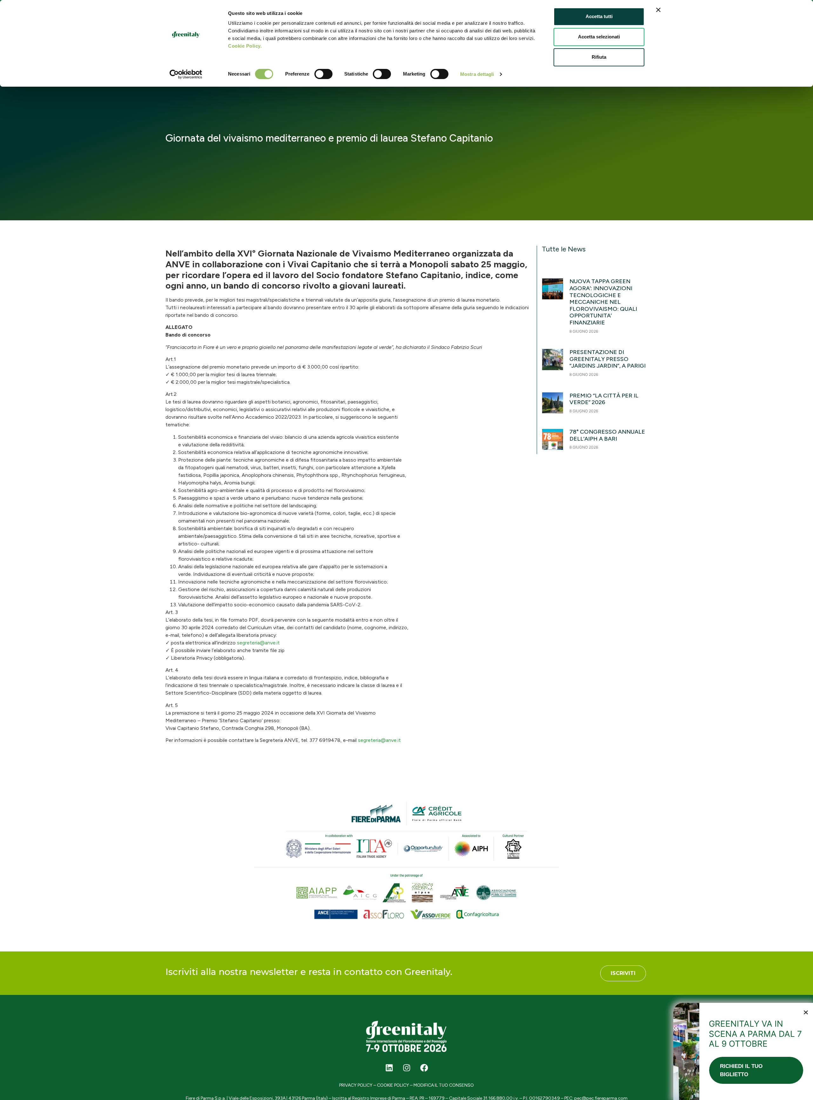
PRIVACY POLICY (356, 1085)
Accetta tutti (599, 16)
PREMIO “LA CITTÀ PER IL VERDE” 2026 (603, 399)
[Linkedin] (389, 1068)
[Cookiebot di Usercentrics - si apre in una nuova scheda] (186, 74)
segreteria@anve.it (258, 643)
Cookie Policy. (245, 46)
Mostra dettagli (477, 74)
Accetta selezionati (599, 36)
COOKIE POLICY (393, 1085)
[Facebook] (424, 1068)
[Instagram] (406, 1068)
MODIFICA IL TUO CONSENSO (443, 1085)
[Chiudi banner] (658, 10)
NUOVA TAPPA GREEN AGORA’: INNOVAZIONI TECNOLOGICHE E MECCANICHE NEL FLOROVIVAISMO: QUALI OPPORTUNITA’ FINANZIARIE (603, 302)
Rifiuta (599, 57)
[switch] (323, 74)
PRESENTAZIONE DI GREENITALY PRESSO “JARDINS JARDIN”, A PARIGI (608, 359)
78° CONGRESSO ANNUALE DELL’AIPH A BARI (607, 435)
